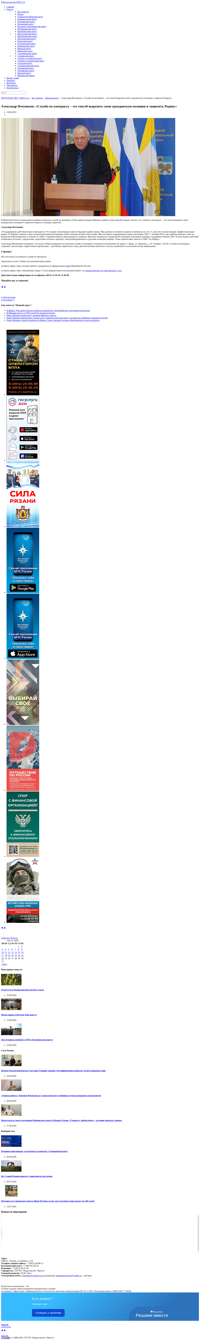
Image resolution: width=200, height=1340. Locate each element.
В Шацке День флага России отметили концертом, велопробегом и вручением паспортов (48, 310)
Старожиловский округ (28, 66)
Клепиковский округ (27, 29)
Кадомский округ (25, 24)
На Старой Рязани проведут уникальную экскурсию (26, 1176)
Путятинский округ (26, 44)
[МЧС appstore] (23, 658)
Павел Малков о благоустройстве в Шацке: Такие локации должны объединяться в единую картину (53, 320)
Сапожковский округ (27, 53)
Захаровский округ (26, 21)
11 (6, 952)
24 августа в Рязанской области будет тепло (22, 990)
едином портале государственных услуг (103, 270)
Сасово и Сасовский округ (29, 58)
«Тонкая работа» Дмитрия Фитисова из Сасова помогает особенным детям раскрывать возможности (51, 1095)
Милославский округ (27, 34)
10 (2, 952)
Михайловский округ (27, 36)
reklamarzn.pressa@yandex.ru (69, 1275)
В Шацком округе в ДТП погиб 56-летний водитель (31, 313)
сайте (67, 266)
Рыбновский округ (26, 46)
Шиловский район (26, 75)
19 (9, 955)
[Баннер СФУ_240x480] (23, 856)
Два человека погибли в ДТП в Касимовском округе (27, 1040)
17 (2, 955)
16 (22, 952)
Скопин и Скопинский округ (30, 61)
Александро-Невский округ (30, 17)
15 (19, 952)
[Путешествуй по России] (23, 790)
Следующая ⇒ (7, 300)
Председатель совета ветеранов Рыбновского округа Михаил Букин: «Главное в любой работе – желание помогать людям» (61, 1120)
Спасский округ (24, 63)
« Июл (4, 964)
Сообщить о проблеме (48, 1313)
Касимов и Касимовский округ (31, 26)
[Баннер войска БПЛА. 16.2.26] (23, 394)
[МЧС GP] (23, 592)
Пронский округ (25, 41)
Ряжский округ (24, 48)
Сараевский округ (25, 56)
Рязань (20, 14)
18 (6, 955)
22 (19, 955)
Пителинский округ (26, 39)
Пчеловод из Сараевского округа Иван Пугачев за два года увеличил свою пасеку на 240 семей (47, 1201)
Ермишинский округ (27, 19)
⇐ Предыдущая (8, 297)
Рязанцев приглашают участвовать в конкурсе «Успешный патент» (34, 1151)
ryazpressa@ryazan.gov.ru (33, 1275)
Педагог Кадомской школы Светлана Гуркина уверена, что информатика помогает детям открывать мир (53, 1070)
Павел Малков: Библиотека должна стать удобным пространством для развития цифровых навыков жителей (57, 318)
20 (12, 955)
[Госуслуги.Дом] (23, 460)
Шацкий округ (24, 73)
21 (16, 955)
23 (22, 955)
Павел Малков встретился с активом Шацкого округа (31, 315)
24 (2, 958)
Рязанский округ (25, 51)
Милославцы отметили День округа (19, 1015)
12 (9, 952)
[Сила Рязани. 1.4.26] (23, 526)
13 (12, 952)
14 (16, 952)
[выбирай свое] (23, 724)
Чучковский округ (25, 71)
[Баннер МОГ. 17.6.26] (23, 922)
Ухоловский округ (25, 68)
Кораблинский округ (27, 31)
